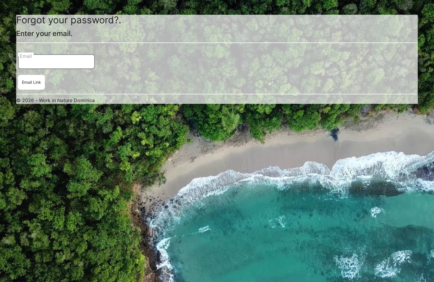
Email (26, 54)
